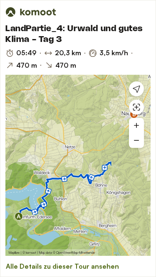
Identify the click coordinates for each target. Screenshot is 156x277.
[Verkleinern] (136, 140)
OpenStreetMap (67, 252)
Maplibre (14, 252)
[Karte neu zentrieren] (136, 107)
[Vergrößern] (136, 125)
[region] (78, 165)
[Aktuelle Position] (136, 88)
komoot (31, 252)
